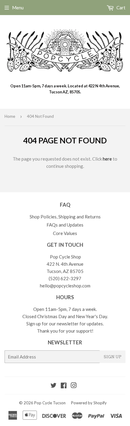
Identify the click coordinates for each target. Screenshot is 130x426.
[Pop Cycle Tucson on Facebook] (63, 386)
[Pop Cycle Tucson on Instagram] (74, 386)
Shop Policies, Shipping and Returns (65, 216)
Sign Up (113, 357)
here (107, 158)
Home (10, 116)
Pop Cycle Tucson (50, 402)
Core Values (65, 233)
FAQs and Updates (65, 224)
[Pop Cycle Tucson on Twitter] (53, 386)
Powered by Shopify (89, 402)
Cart (120, 7)
